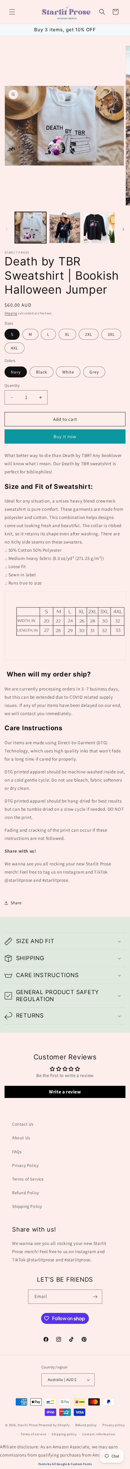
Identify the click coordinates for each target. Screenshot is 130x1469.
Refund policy (86, 1425)
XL (67, 334)
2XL (88, 334)
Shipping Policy (27, 1206)
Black (41, 372)
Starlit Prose (28, 1425)
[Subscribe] (95, 1297)
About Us (21, 1137)
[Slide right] (123, 229)
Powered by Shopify (54, 1425)
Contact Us (23, 1124)
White (68, 372)
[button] (12, 12)
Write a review (65, 1092)
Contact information (98, 1434)
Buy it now (65, 436)
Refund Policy (25, 1192)
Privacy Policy (25, 1165)
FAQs (16, 1151)
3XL (111, 334)
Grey (94, 372)
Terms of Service (28, 1179)
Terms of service (33, 1434)
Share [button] (16, 902)
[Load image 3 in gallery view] (99, 228)
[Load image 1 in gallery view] (30, 228)
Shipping (11, 313)
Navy (16, 372)
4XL (14, 348)
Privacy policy (113, 1425)
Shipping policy (64, 1434)
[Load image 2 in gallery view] (65, 228)
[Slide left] (6, 229)
